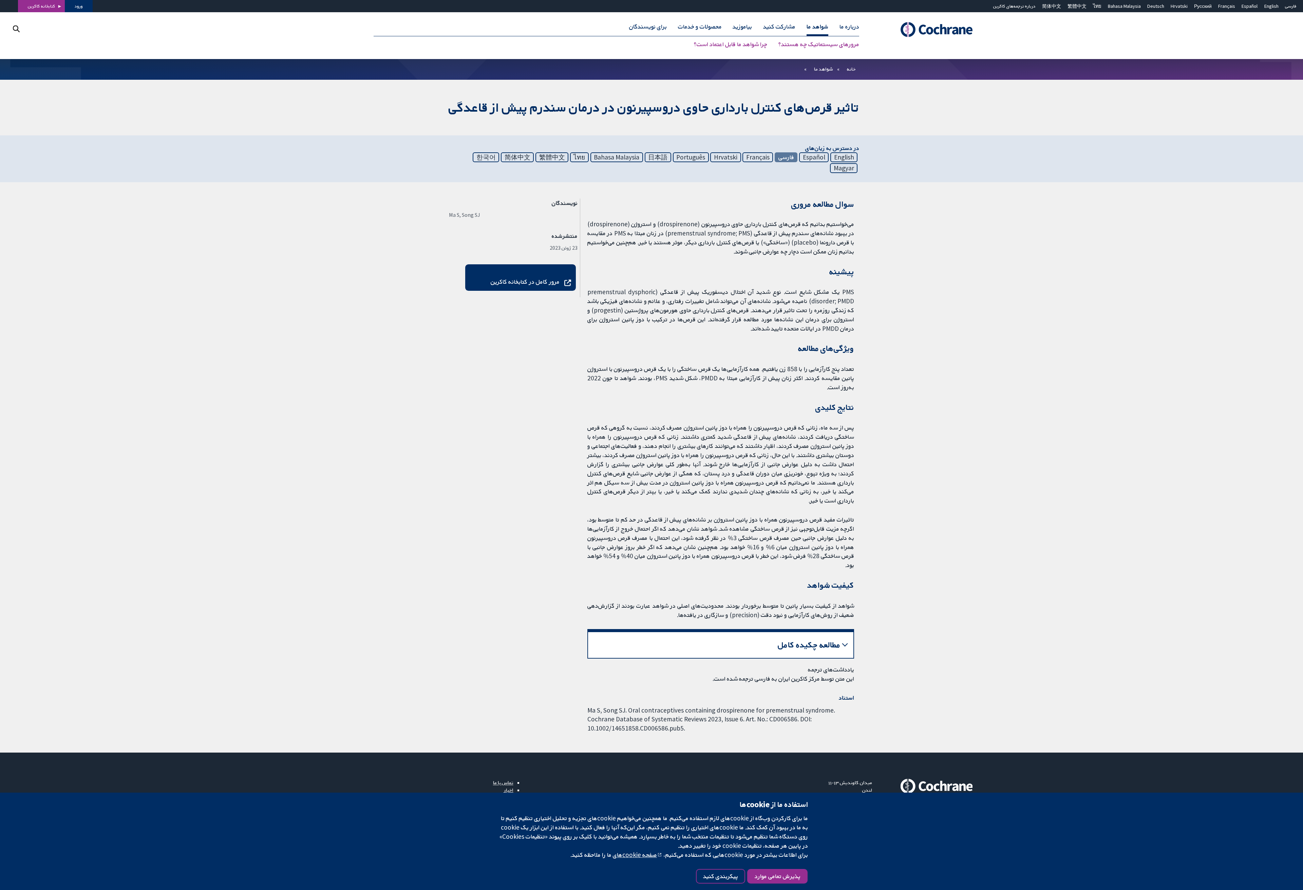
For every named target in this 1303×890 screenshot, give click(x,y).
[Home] (927, 29)
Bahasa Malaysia (1124, 6)
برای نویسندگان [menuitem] (648, 26)
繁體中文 (1077, 6)
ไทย (1097, 6)
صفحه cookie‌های (635, 855)
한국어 (486, 157)
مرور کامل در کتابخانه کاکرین (525, 282)
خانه (851, 68)
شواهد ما (823, 68)
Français (1226, 6)
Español (1250, 6)
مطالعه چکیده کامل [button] (809, 644)
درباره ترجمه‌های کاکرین (1014, 6)
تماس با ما (503, 782)
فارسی (1291, 6)
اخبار (508, 790)
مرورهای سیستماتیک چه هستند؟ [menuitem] (818, 44)
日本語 (657, 157)
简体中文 (1051, 6)
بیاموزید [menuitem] (742, 26)
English (1271, 6)
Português (690, 157)
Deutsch (1155, 6)
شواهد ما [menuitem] (817, 26)
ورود (79, 6)
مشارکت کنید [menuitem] (779, 26)
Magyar (844, 168)
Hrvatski (1179, 6)
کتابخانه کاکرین (41, 6)
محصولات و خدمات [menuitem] (700, 26)
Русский (1203, 6)
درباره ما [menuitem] (849, 26)
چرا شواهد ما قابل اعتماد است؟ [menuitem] (730, 44)
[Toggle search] (16, 28)
